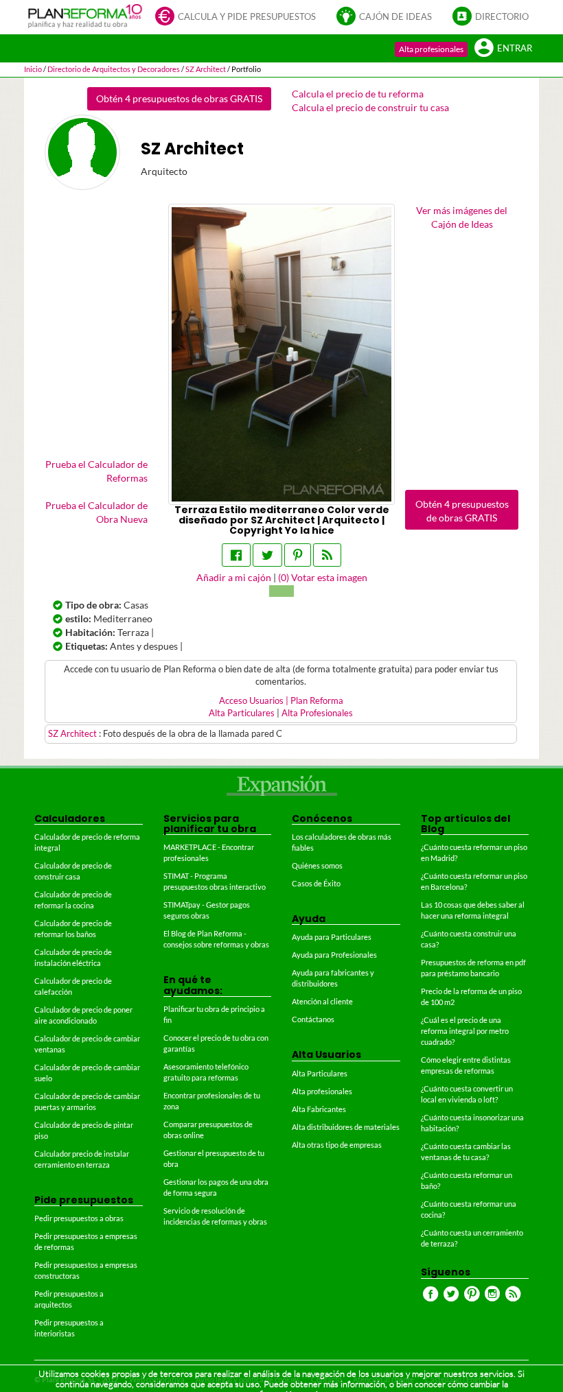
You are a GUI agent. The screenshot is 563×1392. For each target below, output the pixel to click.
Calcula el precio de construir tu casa (370, 107)
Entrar (514, 48)
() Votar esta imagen (322, 577)
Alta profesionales (431, 49)
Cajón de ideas (395, 17)
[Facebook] (236, 555)
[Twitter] (267, 555)
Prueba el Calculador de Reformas (96, 471)
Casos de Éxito (316, 883)
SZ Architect (73, 734)
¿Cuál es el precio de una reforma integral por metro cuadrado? (465, 1030)
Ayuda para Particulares (331, 936)
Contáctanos (313, 1019)
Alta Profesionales (317, 713)
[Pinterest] (297, 555)
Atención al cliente (322, 1001)
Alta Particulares (242, 713)
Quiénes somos (317, 865)
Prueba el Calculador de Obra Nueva (96, 512)
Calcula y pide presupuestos (247, 17)
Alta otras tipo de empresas (337, 1144)
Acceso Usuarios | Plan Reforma (281, 701)
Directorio (502, 17)
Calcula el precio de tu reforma (358, 93)
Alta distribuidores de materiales (346, 1126)
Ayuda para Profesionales (334, 954)
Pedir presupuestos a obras (79, 1218)
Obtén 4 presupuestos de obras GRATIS (179, 98)
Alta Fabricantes (319, 1109)
